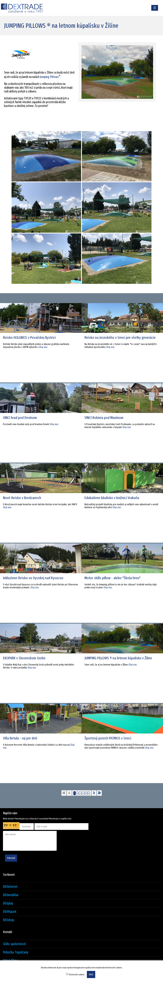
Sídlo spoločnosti (14, 944)
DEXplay (8, 903)
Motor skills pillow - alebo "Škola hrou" (112, 578)
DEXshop (8, 920)
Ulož (91, 974)
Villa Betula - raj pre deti (20, 738)
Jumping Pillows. (51, 77)
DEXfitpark (9, 912)
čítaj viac (43, 347)
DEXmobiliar (11, 895)
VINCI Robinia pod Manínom (103, 417)
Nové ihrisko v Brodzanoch (22, 497)
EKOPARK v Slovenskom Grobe (24, 658)
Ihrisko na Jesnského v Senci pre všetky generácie (120, 337)
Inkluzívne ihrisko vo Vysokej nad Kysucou (33, 578)
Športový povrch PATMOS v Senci (107, 738)
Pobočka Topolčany (15, 952)
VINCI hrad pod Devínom (20, 417)
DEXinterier (10, 887)
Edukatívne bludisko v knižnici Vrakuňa (111, 497)
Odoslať (11, 858)
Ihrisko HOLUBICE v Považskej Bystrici (29, 337)
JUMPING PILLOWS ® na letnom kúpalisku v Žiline (118, 658)
